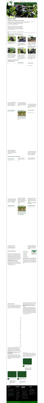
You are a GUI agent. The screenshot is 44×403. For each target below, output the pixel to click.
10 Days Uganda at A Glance (31, 110)
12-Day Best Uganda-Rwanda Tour (31, 158)
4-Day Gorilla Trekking (30, 35)
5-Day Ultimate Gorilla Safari (11, 47)
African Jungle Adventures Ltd (10, 253)
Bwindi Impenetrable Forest (25, 397)
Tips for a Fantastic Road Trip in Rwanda (13, 378)
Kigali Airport (10, 102)
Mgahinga (13, 392)
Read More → (11, 384)
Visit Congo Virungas (17, 399)
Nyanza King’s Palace (17, 397)
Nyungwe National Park (25, 252)
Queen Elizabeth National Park (22, 118)
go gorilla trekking (32, 152)
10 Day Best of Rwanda (30, 47)
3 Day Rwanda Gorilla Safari (21, 35)
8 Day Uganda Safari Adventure (21, 110)
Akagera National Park (18, 391)
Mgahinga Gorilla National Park (24, 396)
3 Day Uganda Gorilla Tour (20, 62)
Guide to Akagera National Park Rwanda (28, 365)
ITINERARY (13, 105)
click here (33, 304)
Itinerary (18, 45)
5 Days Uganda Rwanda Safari (11, 158)
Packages (24, 12)
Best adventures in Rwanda (22, 54)
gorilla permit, (15, 354)
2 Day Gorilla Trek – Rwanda (11, 35)
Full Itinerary (10, 153)
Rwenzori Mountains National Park (24, 390)
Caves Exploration (25, 254)
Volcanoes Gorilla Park (18, 389)
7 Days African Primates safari (21, 158)
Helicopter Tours (18, 396)
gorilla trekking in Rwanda (12, 21)
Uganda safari (22, 116)
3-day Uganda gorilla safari (21, 102)
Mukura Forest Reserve (25, 256)
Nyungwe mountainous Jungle (21, 57)
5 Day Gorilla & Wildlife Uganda (11, 110)
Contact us (33, 303)
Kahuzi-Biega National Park (13, 348)
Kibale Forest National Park (24, 391)
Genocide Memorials (17, 394)
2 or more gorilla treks (30, 261)
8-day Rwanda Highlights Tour (21, 47)
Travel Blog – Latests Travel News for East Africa (32, 203)
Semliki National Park (24, 392)
